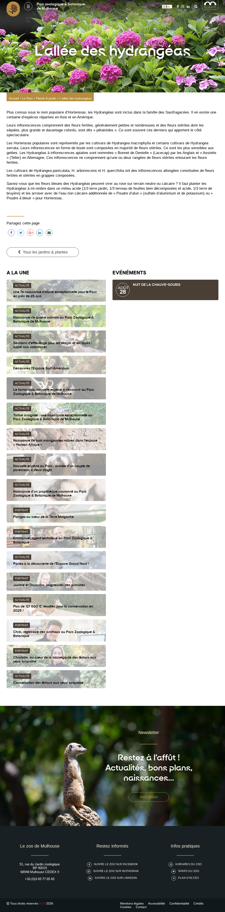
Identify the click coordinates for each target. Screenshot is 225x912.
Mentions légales (132, 903)
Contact (141, 907)
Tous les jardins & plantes (45, 252)
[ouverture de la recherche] (195, 6)
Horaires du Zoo (188, 864)
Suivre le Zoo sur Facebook (116, 864)
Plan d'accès (188, 877)
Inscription (149, 797)
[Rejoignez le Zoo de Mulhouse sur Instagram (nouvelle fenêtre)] (182, 6)
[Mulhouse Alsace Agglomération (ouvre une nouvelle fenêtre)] (210, 9)
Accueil (14, 98)
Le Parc (27, 98)
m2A (42, 903)
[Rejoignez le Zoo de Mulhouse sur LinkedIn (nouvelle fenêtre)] (188, 6)
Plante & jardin (46, 98)
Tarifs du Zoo (188, 871)
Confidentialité (179, 903)
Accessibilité (156, 903)
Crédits (198, 903)
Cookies (125, 907)
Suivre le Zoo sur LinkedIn (116, 877)
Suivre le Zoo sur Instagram (116, 871)
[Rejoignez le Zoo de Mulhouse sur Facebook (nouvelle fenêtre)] (178, 6)
